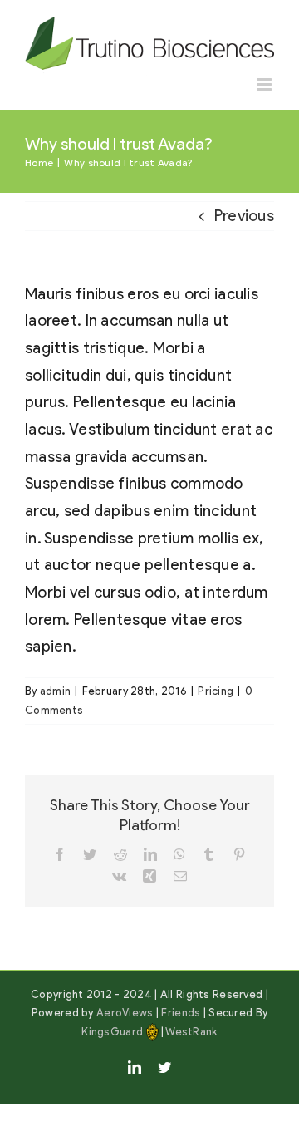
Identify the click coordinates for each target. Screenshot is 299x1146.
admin (55, 691)
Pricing (215, 691)
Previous (244, 215)
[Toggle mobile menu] (265, 84)
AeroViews (125, 1012)
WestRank (191, 1031)
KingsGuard (112, 1031)
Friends (180, 1012)
